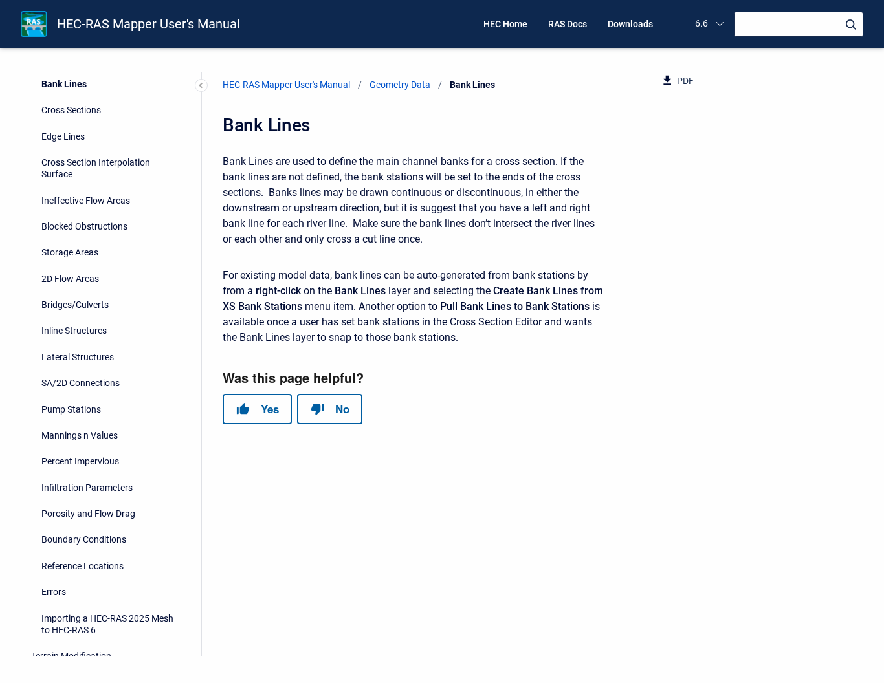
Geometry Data (400, 85)
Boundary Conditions (83, 539)
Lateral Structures (77, 357)
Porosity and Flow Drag (88, 513)
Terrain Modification (71, 656)
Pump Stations (71, 409)
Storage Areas (69, 252)
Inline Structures (74, 330)
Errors (53, 592)
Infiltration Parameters (87, 487)
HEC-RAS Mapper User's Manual (148, 24)
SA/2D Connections (80, 383)
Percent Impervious (80, 461)
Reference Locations (82, 566)
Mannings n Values (79, 435)
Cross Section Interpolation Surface (95, 168)
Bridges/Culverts (75, 304)
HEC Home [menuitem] (505, 24)
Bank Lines (64, 84)
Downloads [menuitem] (630, 24)
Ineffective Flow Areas (85, 200)
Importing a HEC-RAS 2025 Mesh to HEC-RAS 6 (107, 624)
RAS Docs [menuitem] (567, 24)
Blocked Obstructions (84, 226)
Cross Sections (71, 110)
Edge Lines (63, 136)
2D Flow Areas (70, 279)
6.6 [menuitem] (701, 23)
